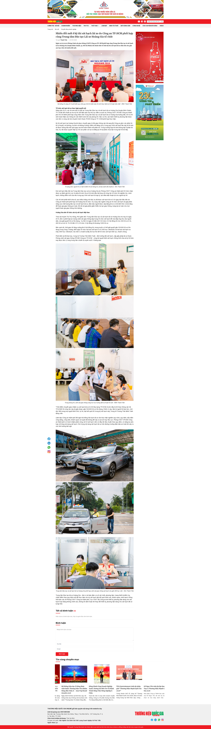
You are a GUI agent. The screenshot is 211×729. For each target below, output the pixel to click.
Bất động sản (125, 25)
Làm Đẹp (104, 25)
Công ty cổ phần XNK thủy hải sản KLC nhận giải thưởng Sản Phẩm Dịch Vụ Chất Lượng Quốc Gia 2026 (150, 688)
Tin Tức (86, 25)
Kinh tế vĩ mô (113, 25)
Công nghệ (136, 25)
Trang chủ (50, 29)
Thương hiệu (76, 25)
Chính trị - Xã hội (53, 25)
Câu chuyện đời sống (150, 25)
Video (162, 25)
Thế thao (94, 25)
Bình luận (62, 654)
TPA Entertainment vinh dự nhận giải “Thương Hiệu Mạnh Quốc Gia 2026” (95, 688)
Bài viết (57, 29)
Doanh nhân (65, 25)
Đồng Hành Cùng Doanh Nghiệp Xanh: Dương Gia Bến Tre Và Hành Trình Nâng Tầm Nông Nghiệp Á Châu (68, 689)
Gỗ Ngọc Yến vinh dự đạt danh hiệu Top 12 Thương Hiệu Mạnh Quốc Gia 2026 (123, 688)
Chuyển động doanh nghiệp (68, 29)
